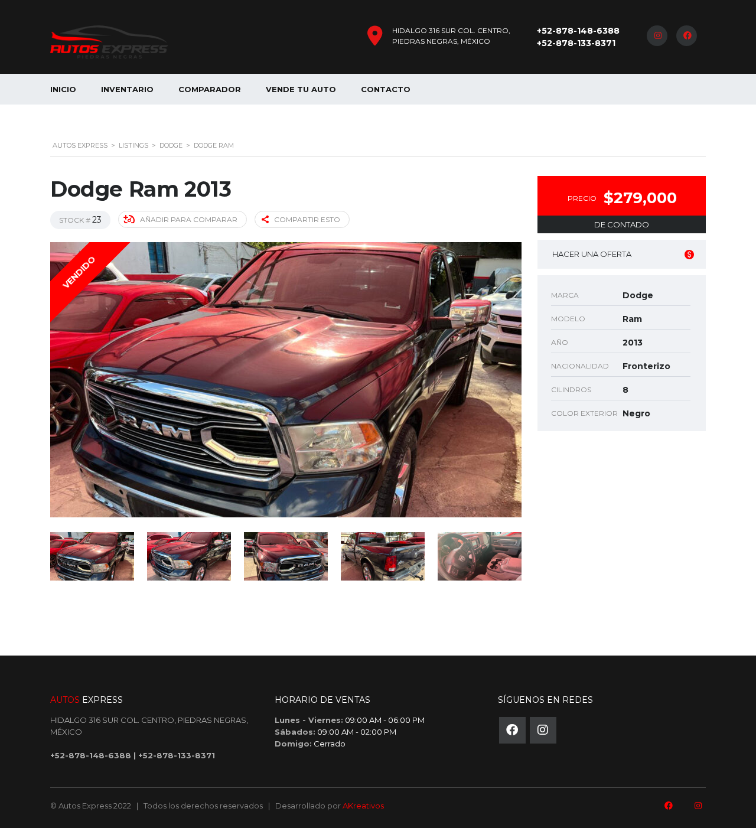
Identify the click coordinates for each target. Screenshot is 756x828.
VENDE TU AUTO (301, 89)
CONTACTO (385, 89)
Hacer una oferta (591, 254)
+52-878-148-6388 (578, 30)
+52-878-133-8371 (576, 43)
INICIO (63, 89)
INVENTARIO (127, 89)
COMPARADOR (209, 89)
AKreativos (363, 805)
